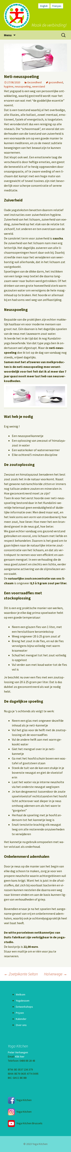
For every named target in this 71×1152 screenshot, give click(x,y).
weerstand (38, 86)
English (44, 5)
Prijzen (20, 1013)
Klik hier (19, 1056)
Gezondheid (34, 82)
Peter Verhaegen (18, 1052)
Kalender (21, 1019)
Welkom (20, 994)
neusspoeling (23, 86)
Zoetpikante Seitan (21, 973)
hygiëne (8, 86)
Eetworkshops (24, 1006)
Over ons (21, 1025)
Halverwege (55, 973)
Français (56, 5)
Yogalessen (22, 1000)
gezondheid (56, 82)
